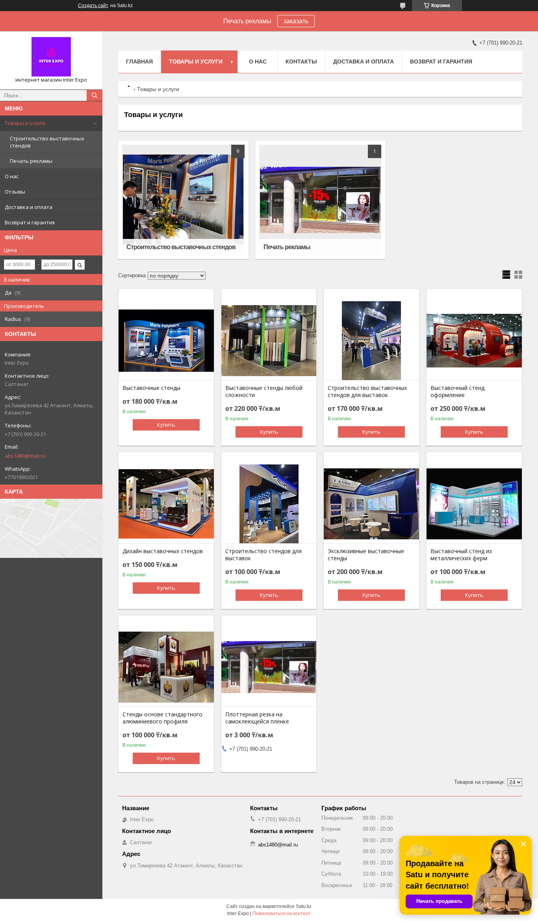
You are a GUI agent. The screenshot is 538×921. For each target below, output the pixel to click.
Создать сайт (93, 5)
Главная (139, 61)
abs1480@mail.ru (25, 455)
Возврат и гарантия (30, 222)
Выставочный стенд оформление (457, 391)
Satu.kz (304, 906)
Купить (166, 424)
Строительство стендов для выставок (263, 555)
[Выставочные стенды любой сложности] (269, 340)
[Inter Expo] (51, 56)
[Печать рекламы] (320, 200)
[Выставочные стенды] (166, 340)
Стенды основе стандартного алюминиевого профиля (162, 718)
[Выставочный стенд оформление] (474, 340)
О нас (12, 176)
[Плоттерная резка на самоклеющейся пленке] (269, 667)
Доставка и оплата (28, 207)
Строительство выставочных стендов (47, 142)
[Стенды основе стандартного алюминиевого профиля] (166, 667)
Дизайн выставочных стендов (162, 551)
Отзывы (15, 191)
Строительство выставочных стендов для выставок (367, 391)
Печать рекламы (31, 160)
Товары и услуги (25, 123)
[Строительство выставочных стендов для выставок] (371, 340)
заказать (296, 21)
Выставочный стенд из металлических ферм (461, 555)
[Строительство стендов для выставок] (269, 503)
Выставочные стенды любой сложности (263, 391)
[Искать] (94, 95)
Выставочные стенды (151, 388)
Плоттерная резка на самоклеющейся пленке (257, 718)
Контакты (301, 61)
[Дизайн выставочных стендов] (166, 503)
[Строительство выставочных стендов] (183, 200)
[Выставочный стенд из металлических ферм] (474, 503)
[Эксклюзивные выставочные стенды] (371, 503)
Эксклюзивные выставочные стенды (366, 555)
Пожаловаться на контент (281, 913)
